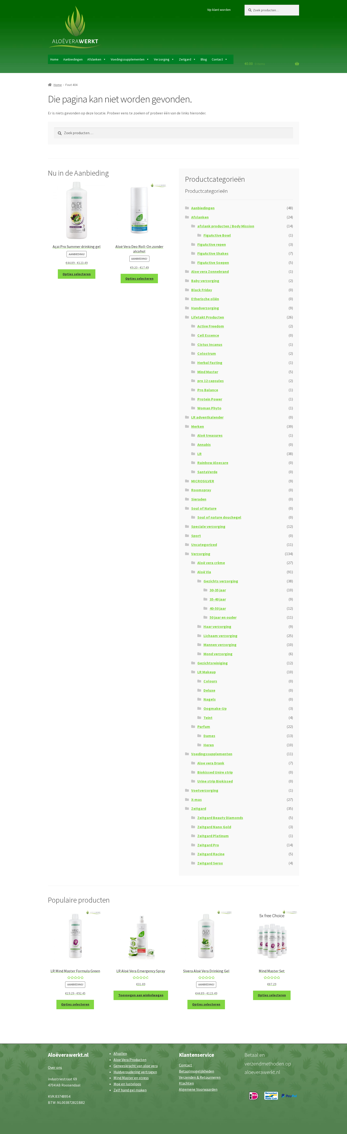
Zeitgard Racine (210, 854)
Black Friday (201, 289)
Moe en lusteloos (127, 1084)
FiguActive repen (211, 244)
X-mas (196, 799)
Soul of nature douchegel (219, 517)
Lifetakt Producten (207, 317)
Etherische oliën (205, 298)
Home (54, 59)
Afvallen (120, 1053)
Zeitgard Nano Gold (214, 826)
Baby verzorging (205, 280)
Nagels (209, 699)
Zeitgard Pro (208, 845)
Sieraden (198, 499)
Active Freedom (210, 326)
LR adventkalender (207, 417)
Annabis (204, 444)
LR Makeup (206, 672)
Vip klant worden (219, 10)
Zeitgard (185, 59)
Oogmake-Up (215, 708)
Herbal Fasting (209, 362)
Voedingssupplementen (127, 59)
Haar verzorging (217, 626)
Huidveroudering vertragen (135, 1071)
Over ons (55, 1067)
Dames (209, 735)
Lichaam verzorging (220, 635)
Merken (197, 426)
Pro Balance (207, 389)
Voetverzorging (204, 790)
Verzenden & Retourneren (199, 1077)
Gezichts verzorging (220, 581)
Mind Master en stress (131, 1077)
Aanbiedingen (73, 59)
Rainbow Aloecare (212, 462)
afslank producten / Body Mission (225, 226)
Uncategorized (204, 544)
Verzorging (161, 59)
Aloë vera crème (211, 562)
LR (199, 453)
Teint (207, 717)
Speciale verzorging (208, 526)
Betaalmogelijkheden (196, 1071)
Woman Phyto (209, 408)
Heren (208, 745)
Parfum (203, 726)
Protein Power (209, 399)
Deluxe (209, 690)
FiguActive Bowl (217, 235)
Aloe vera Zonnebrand (210, 271)
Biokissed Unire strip (215, 772)
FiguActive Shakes (213, 253)
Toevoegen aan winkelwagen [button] (140, 995)
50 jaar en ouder (223, 617)
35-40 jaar (218, 599)
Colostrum (206, 353)
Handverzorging (205, 308)
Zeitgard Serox (210, 863)
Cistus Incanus (209, 344)
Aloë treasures (210, 435)
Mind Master (207, 371)
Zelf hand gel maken (130, 1090)
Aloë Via (204, 571)
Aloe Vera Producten (130, 1059)
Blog (204, 59)
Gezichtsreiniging (212, 663)
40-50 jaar (218, 608)
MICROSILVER (202, 481)
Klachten (186, 1083)
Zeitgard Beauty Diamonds (220, 817)
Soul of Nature (203, 508)
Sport (196, 535)
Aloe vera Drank (210, 763)
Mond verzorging (218, 653)
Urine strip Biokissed (215, 781)
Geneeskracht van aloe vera (136, 1065)
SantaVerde (207, 471)
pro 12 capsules (210, 380)
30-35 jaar (218, 590)
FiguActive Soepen (213, 262)
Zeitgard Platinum (213, 835)
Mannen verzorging (220, 644)
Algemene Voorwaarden (198, 1089)
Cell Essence (208, 335)
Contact (217, 59)
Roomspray (201, 490)
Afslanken (94, 59)
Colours (210, 681)
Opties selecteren (77, 274)
